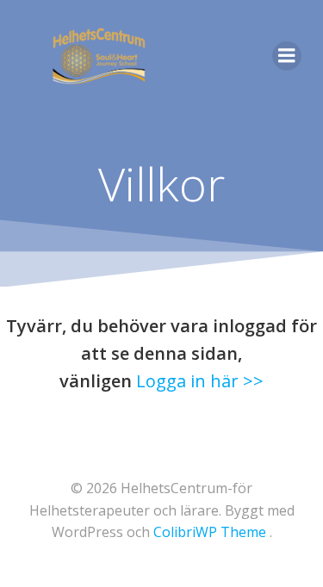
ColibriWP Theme (209, 531)
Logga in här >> (200, 380)
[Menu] (286, 56)
